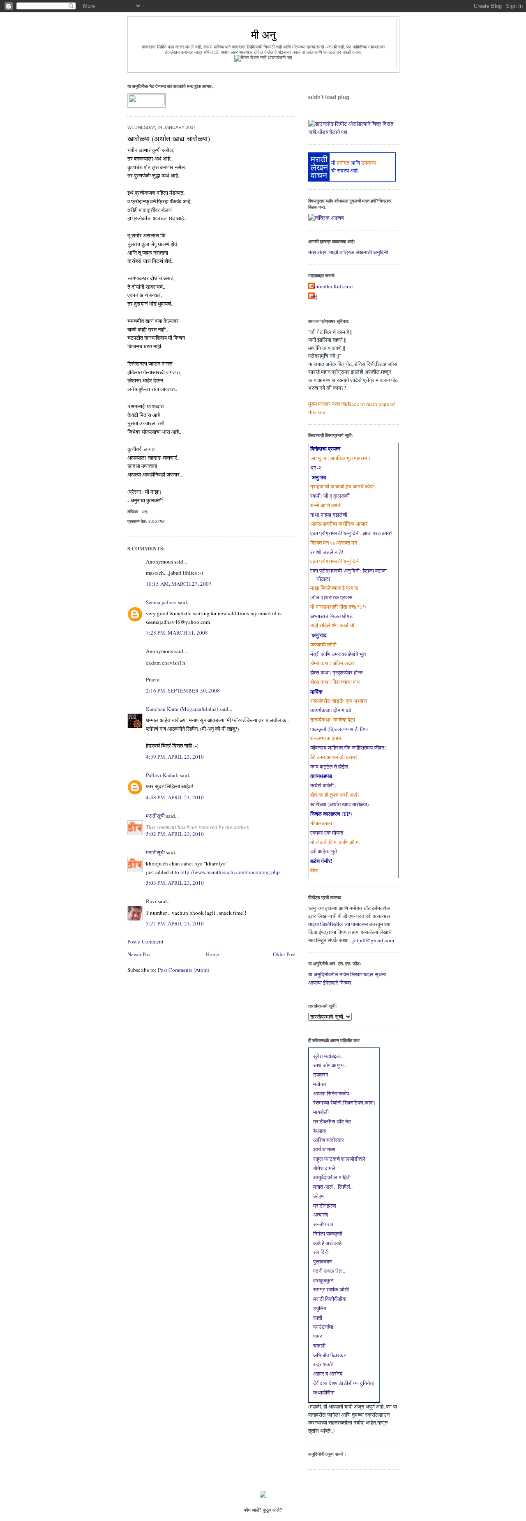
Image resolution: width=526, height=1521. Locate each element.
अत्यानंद (320, 1214)
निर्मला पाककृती (327, 1233)
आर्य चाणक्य (324, 1149)
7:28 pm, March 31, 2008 (177, 632)
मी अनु (263, 34)
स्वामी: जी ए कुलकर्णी (330, 495)
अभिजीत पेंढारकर (329, 1355)
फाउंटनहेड (323, 1326)
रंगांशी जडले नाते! (326, 552)
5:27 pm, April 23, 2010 (175, 923)
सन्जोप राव (323, 1224)
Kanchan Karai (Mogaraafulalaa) (182, 709)
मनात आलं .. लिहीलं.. (333, 1186)
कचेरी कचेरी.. (323, 785)
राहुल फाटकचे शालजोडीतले (339, 1158)
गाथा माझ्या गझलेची (328, 514)
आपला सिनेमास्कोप (331, 1093)
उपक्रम (320, 1074)
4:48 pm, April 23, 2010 (175, 797)
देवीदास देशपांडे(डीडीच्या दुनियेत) (343, 1383)
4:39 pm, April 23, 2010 (175, 756)
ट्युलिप (319, 1308)
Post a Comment (145, 941)
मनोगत (319, 1084)
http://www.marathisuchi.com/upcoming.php (230, 872)
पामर (317, 1336)
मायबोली (321, 1112)
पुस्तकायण (322, 1261)
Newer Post (139, 954)
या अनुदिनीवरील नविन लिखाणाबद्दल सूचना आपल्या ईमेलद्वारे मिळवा (347, 978)
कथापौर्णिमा (324, 1392)
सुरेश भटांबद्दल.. (327, 1056)
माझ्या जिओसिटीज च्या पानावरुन (338, 924)
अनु (313, 296)
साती (317, 1317)
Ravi (151, 901)
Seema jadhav (161, 602)
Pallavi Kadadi (162, 775)
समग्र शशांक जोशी (331, 1289)
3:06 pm (156, 521)
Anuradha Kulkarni (331, 286)
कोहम (318, 1196)
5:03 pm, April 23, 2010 (175, 882)
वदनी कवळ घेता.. (329, 1271)
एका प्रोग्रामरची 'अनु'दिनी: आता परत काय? (351, 533)
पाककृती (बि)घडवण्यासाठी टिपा (339, 729)
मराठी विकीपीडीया (329, 1298)
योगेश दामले (324, 1168)
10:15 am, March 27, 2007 (179, 583)
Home (212, 954)
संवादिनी (321, 1252)
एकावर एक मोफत (326, 832)
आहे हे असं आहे (327, 1243)
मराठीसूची (155, 815)
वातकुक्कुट (323, 1280)
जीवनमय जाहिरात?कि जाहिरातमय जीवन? (348, 747)
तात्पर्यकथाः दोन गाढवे (330, 710)
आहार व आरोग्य (327, 1373)
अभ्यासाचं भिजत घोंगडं (331, 616)
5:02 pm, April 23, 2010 (175, 834)
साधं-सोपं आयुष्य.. (329, 1065)
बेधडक (319, 1130)
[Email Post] (149, 511)
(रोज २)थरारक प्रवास (331, 597)
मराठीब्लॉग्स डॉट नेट (332, 1121)
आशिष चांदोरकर (328, 1140)
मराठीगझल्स (324, 1205)
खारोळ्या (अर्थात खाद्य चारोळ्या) (168, 138)
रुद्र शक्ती (323, 1364)
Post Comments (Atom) (183, 969)
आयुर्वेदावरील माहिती (332, 1177)
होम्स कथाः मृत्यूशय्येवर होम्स (336, 672)
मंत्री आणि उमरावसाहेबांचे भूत (338, 654)
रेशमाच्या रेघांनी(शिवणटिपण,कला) (344, 1102)
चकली (319, 1345)
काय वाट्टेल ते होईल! (330, 766)
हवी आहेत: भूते (323, 851)
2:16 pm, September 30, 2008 (183, 690)
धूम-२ (315, 467)
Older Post (284, 954)
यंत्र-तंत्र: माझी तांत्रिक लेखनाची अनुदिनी (348, 252)
